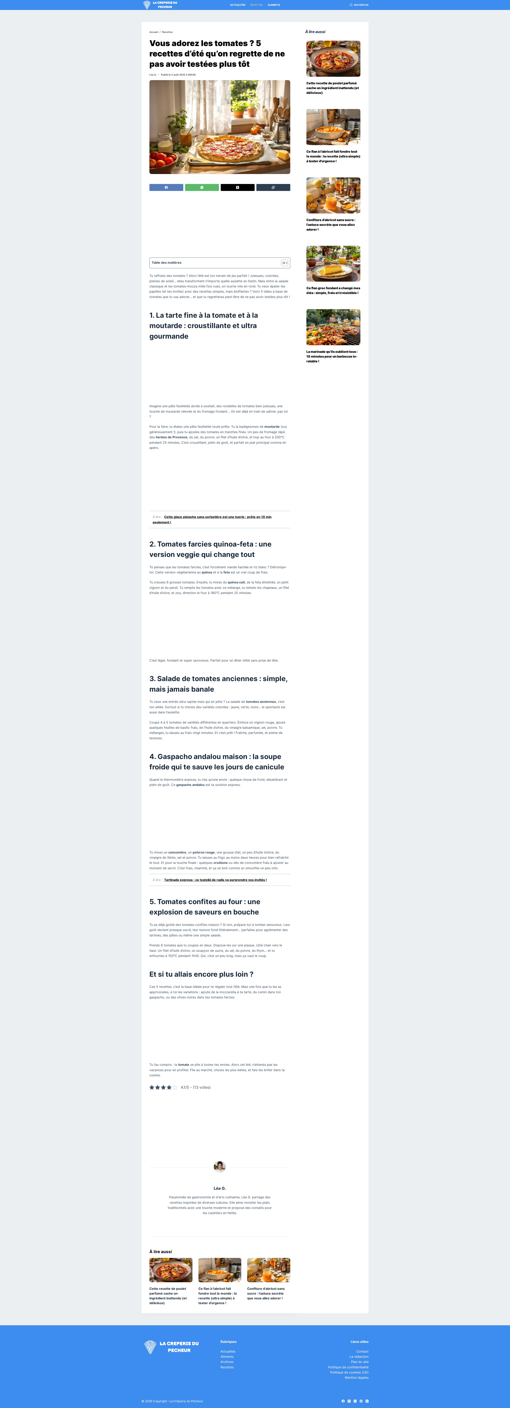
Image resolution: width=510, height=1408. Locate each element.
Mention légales (357, 1377)
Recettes (256, 4)
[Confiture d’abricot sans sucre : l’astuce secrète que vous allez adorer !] (268, 1270)
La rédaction (359, 1357)
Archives (227, 1362)
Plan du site (360, 1362)
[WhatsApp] (202, 187)
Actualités (237, 4)
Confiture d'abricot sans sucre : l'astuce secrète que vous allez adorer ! (330, 224)
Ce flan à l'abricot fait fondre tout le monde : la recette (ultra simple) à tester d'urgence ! (333, 156)
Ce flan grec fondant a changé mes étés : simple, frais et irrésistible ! (333, 290)
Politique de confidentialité (348, 1367)
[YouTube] (367, 1401)
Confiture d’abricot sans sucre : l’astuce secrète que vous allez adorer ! (266, 1293)
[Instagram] (355, 1401)
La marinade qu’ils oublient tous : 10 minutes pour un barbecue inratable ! (332, 356)
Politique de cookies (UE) (349, 1372)
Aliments (274, 4)
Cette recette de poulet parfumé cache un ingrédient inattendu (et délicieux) (332, 88)
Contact (362, 1351)
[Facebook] (166, 187)
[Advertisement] (219, 225)
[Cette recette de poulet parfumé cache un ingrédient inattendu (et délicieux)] (170, 1270)
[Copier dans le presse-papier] (273, 187)
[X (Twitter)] (238, 187)
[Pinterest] (361, 1401)
